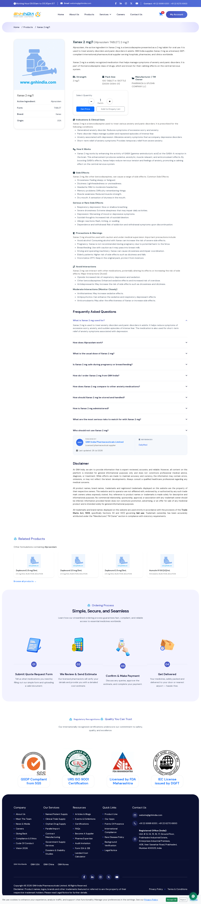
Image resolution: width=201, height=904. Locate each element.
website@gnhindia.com (77, 3)
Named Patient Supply (57, 814)
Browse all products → (25, 581)
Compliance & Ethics (26, 838)
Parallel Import (53, 828)
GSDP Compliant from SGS (34, 781)
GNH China (48, 864)
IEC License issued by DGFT (167, 781)
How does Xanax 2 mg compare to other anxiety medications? (106, 386)
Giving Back (21, 833)
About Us (74, 14)
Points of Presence (114, 823)
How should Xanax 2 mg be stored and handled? (99, 397)
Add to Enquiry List (110, 109)
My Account (176, 14)
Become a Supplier (84, 833)
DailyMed (143, 445)
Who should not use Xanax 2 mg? (91, 430)
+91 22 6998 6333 (156, 3)
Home (61, 14)
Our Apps (109, 818)
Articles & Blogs (83, 814)
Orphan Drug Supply (56, 823)
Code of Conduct (25, 843)
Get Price (85, 109)
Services (104, 14)
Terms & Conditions (177, 889)
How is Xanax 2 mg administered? (91, 408)
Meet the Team (23, 818)
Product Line (111, 814)
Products (89, 14)
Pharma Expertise (84, 838)
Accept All (171, 899)
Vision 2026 (22, 848)
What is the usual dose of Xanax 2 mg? (93, 353)
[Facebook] (115, 3)
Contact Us (136, 14)
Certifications (82, 823)
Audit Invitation (82, 843)
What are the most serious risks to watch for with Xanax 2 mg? (107, 419)
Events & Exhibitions (85, 818)
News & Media (23, 823)
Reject (183, 899)
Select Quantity (84, 95)
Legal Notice (111, 850)
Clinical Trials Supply (55, 818)
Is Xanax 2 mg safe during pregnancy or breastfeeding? (103, 364)
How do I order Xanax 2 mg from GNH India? (96, 375)
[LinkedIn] (121, 3)
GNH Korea (63, 864)
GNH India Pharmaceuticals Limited (104, 442)
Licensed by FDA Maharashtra (123, 781)
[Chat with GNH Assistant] (193, 896)
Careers (121, 14)
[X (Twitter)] (131, 3)
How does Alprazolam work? (88, 342)
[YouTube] (137, 3)
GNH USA (35, 864)
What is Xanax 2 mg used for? (89, 320)
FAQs (77, 828)
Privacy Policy (156, 889)
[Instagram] (126, 3)
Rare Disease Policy (114, 837)
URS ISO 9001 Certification (78, 781)
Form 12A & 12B (82, 848)
